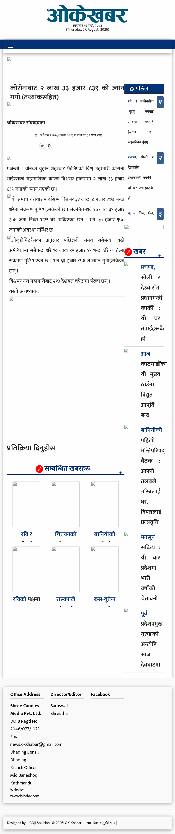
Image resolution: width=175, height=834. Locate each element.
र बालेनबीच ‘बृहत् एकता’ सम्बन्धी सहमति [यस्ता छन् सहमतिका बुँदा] (141, 121)
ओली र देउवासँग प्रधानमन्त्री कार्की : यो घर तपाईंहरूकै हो (141, 177)
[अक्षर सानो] (42, 145)
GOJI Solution (39, 823)
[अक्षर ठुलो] (49, 145)
